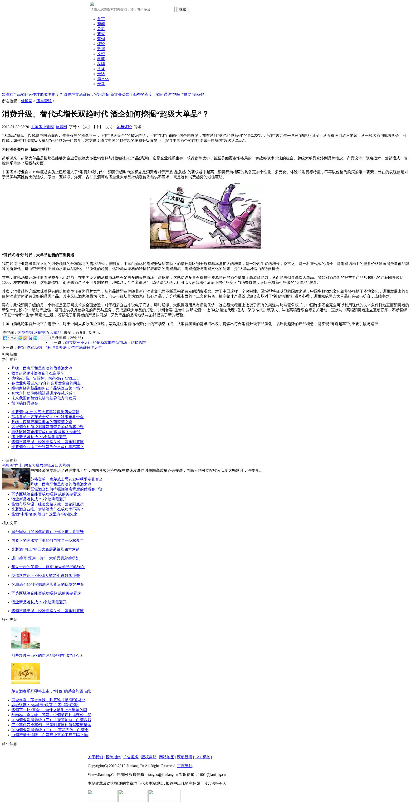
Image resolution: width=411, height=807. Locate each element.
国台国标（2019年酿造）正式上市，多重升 (47, 532)
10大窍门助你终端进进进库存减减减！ (43, 393)
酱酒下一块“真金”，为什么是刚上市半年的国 (49, 710)
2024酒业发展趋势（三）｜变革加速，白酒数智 (51, 720)
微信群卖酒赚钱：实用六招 (86, 94)
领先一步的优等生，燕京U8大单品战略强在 (48, 567)
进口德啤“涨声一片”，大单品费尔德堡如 (45, 558)
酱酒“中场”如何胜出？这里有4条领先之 (44, 514)
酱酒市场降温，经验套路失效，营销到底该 (47, 442)
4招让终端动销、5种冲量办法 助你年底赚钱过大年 (59, 348)
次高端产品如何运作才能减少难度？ (32, 94)
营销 (101, 39)
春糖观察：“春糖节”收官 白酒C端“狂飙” (45, 705)
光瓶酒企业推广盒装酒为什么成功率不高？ (47, 447)
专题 (101, 84)
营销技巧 (41, 333)
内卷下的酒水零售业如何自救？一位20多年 (47, 540)
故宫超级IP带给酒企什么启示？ (37, 373)
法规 (101, 69)
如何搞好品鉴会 (24, 403)
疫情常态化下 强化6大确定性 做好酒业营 (45, 576)
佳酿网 (26, 101)
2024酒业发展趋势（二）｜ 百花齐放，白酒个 (49, 730)
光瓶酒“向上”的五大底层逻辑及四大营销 (45, 412)
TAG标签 (202, 757)
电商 (101, 59)
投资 (101, 54)
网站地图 (166, 757)
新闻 (101, 24)
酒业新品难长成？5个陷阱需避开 (39, 437)
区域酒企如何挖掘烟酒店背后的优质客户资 (47, 427)
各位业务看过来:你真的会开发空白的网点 (46, 383)
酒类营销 (44, 101)
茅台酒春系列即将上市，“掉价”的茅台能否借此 (51, 691)
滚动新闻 (184, 757)
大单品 (55, 333)
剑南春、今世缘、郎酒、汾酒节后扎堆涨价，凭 (51, 715)
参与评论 (124, 127)
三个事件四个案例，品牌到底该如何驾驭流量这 (51, 725)
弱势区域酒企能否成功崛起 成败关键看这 (46, 432)
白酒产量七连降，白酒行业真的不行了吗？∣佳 (49, 735)
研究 (101, 34)
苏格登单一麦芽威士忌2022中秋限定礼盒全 (47, 417)
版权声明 (149, 757)
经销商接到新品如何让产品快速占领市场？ (47, 388)
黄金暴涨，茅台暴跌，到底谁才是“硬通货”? (48, 700)
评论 (101, 44)
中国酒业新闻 (42, 127)
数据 (101, 49)
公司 (101, 29)
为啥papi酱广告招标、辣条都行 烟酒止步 (45, 378)
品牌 (101, 64)
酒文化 (103, 79)
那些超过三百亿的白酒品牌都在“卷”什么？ (47, 655)
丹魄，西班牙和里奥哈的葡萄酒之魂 (41, 368)
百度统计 (184, 766)
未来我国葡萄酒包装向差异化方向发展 (43, 398)
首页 (101, 19)
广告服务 (131, 757)
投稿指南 (113, 757)
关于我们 (95, 757)
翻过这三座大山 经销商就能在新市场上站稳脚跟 (105, 343)
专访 (101, 74)
